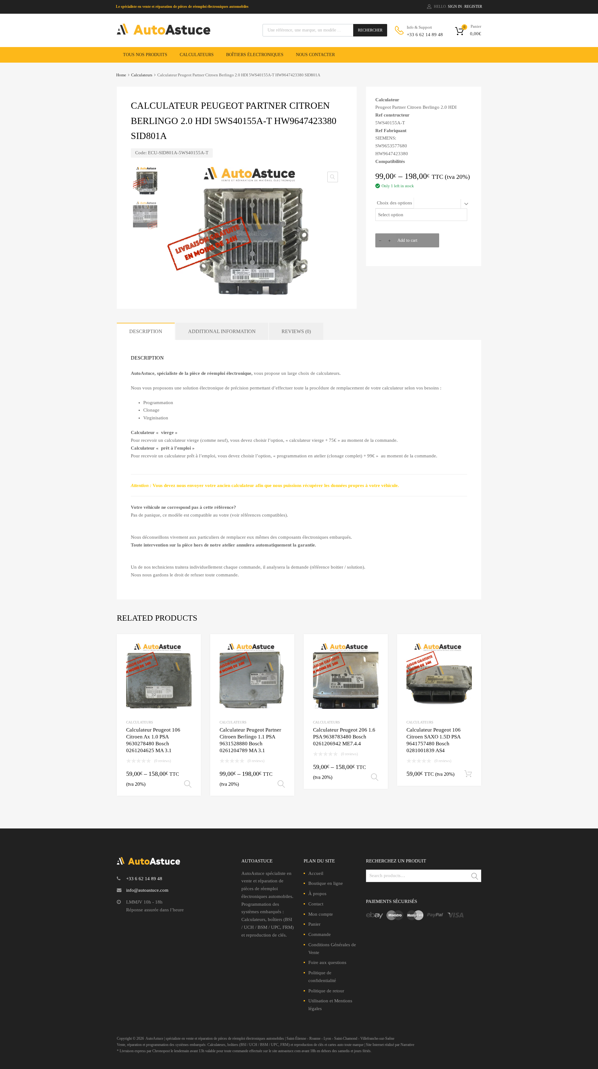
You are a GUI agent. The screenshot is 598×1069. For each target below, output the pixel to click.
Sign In (455, 6)
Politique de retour (326, 990)
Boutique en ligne (325, 883)
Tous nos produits (145, 54)
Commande (319, 934)
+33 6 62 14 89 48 (422, 34)
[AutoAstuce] (163, 33)
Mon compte (320, 914)
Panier (314, 924)
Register (473, 6)
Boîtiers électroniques (254, 54)
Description (145, 331)
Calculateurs (197, 54)
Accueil (315, 873)
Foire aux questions (327, 962)
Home (121, 75)
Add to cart (407, 240)
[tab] (146, 331)
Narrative (407, 1045)
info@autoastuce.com (147, 890)
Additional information (222, 331)
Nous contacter (315, 54)
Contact (315, 903)
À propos (317, 893)
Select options (188, 784)
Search (475, 877)
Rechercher (370, 30)
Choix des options (394, 202)
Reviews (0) (296, 331)
